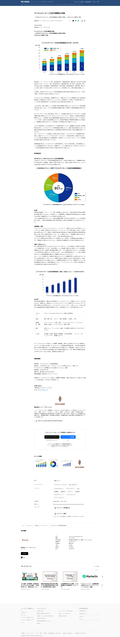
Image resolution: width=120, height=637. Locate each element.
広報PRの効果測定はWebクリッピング (44, 621)
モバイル (33, 4)
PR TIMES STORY (40, 611)
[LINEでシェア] (78, 21)
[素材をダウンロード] (82, 21)
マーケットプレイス (59, 497)
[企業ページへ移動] (25, 540)
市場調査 (56, 491)
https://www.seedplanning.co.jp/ (76, 536)
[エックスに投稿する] (73, 21)
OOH (78, 488)
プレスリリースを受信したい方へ (27, 617)
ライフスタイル (64, 4)
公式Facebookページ (83, 611)
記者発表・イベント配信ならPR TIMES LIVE (45, 616)
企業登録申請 (88, 1)
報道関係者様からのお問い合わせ (55, 633)
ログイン (94, 1)
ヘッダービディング (70, 494)
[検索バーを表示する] (98, 2)
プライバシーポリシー (30, 633)
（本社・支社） (63, 501)
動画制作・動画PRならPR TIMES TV (43, 613)
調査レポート (57, 480)
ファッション (56, 4)
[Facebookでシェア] (76, 21)
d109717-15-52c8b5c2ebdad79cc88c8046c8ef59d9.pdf (50, 420)
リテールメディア (70, 488)
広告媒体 (77, 491)
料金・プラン (23, 614)
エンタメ (43, 4)
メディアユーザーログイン (52, 437)
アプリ (38, 4)
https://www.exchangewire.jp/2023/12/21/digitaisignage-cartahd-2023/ (68, 504)
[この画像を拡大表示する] (40, 464)
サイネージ (70, 491)
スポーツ (80, 4)
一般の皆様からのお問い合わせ (80, 633)
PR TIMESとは (23, 612)
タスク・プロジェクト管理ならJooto (65, 611)
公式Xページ (81, 616)
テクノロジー (27, 4)
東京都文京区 (56, 501)
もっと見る (97, 566)
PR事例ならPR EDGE (63, 616)
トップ (23, 525)
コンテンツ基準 (39, 633)
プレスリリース (30, 525)
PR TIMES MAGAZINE (41, 618)
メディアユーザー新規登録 (68, 437)
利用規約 (45, 633)
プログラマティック (59, 494)
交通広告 (63, 491)
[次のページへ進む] (103, 576)
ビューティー (49, 4)
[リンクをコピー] (85, 21)
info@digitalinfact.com (43, 389)
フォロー (24, 553)
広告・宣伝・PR (73, 484)
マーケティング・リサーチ (60, 484)
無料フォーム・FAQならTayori (64, 613)
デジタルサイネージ (59, 488)
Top (22, 4)
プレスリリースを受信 (79, 1)
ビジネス (71, 4)
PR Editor (38, 623)
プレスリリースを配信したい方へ (27, 619)
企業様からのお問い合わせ (68, 633)
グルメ (75, 4)
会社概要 (22, 633)
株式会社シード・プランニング (41, 525)
